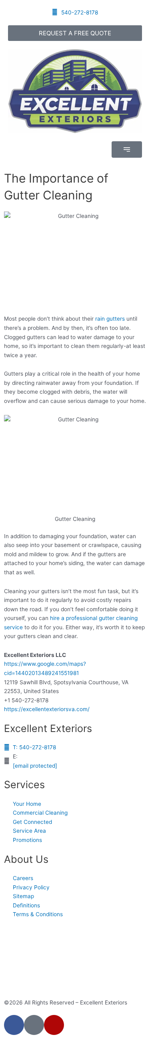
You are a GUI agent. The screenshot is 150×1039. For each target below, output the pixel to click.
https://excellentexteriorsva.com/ (47, 709)
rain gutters (110, 318)
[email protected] (35, 765)
